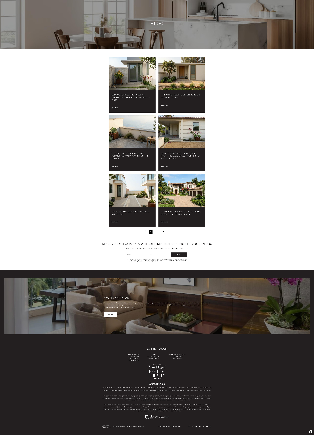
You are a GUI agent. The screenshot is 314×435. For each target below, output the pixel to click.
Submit (179, 254)
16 (163, 231)
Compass (152, 387)
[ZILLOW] (207, 426)
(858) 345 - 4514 (177, 358)
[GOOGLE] (203, 426)
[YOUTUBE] (200, 426)
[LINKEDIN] (196, 426)
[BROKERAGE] (210, 426)
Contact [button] (110, 314)
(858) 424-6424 (134, 358)
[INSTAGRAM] (192, 426)
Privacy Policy (155, 261)
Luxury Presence (138, 426)
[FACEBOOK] (189, 426)
